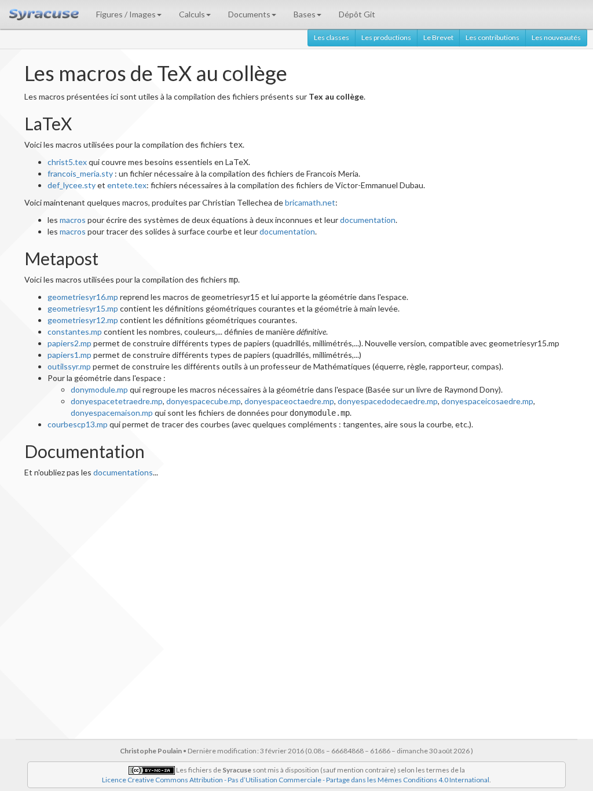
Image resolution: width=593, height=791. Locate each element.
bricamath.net (310, 202)
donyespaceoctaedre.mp (289, 401)
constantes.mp (74, 331)
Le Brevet (438, 37)
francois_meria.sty (80, 173)
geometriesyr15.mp (82, 308)
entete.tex (127, 185)
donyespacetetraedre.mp (117, 401)
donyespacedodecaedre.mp (388, 401)
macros (73, 220)
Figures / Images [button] (126, 14)
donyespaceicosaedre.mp (487, 401)
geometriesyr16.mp (82, 297)
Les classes (331, 37)
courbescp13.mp (77, 424)
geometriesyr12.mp (82, 320)
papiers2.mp (69, 343)
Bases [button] (305, 14)
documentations (123, 472)
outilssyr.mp (69, 366)
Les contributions (492, 37)
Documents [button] (249, 14)
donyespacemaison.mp (112, 413)
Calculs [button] (192, 14)
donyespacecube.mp (203, 401)
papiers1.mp (69, 355)
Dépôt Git (357, 14)
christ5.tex (67, 162)
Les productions (386, 37)
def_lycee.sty (71, 185)
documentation (368, 220)
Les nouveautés (556, 37)
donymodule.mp (99, 389)
